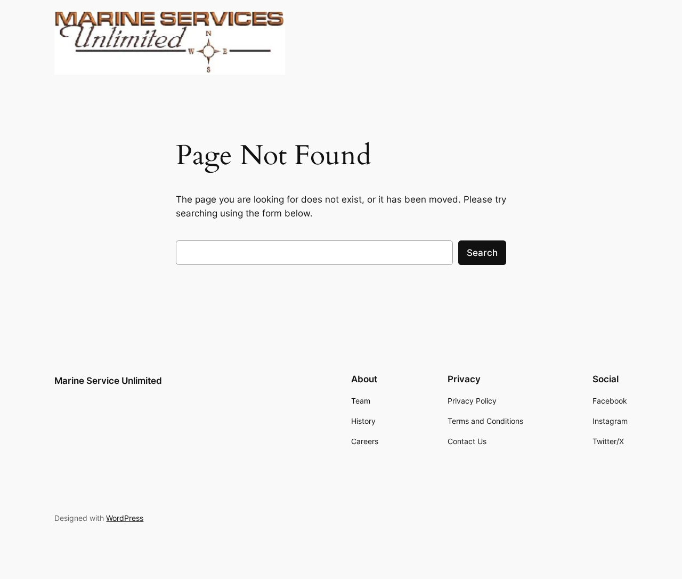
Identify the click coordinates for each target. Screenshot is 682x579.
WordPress (124, 517)
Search (482, 252)
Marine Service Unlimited (108, 380)
